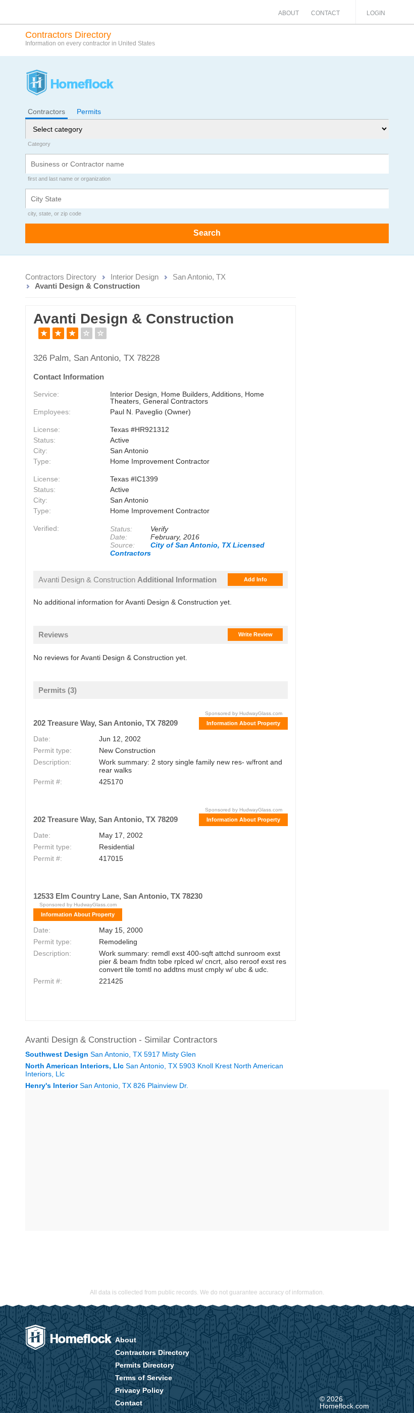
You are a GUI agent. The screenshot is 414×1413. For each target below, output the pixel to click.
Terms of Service (143, 1378)
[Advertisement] (207, 1160)
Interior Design (135, 277)
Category (39, 144)
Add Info (255, 579)
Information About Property (243, 723)
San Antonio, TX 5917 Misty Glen (110, 1054)
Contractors (46, 111)
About (288, 13)
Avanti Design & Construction (87, 286)
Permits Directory (144, 1365)
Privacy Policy (139, 1390)
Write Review (255, 634)
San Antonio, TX (199, 277)
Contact (325, 13)
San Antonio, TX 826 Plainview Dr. (106, 1085)
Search (207, 233)
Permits (89, 111)
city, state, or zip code (54, 213)
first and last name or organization (69, 179)
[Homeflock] (69, 83)
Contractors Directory (60, 277)
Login (376, 13)
